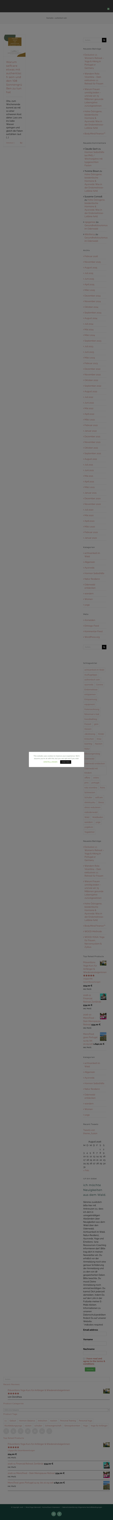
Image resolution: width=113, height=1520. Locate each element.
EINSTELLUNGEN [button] (50, 762)
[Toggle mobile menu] (108, 9)
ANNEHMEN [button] (65, 762)
